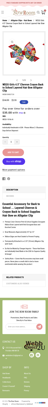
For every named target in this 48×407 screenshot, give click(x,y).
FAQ (25, 378)
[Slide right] (31, 80)
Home (4, 20)
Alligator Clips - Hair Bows (21, 20)
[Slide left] (17, 80)
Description (12, 190)
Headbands (6, 378)
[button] (2, 12)
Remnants (6, 390)
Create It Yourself (8, 386)
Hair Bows (6, 373)
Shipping (27, 386)
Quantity (5, 137)
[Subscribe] (39, 327)
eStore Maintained (17, 404)
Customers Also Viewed (17, 283)
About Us (27, 373)
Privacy (26, 390)
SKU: (4, 116)
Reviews (10, 196)
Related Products (15, 277)
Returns (27, 382)
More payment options (13, 169)
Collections (6, 382)
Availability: (6, 124)
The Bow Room (13, 401)
